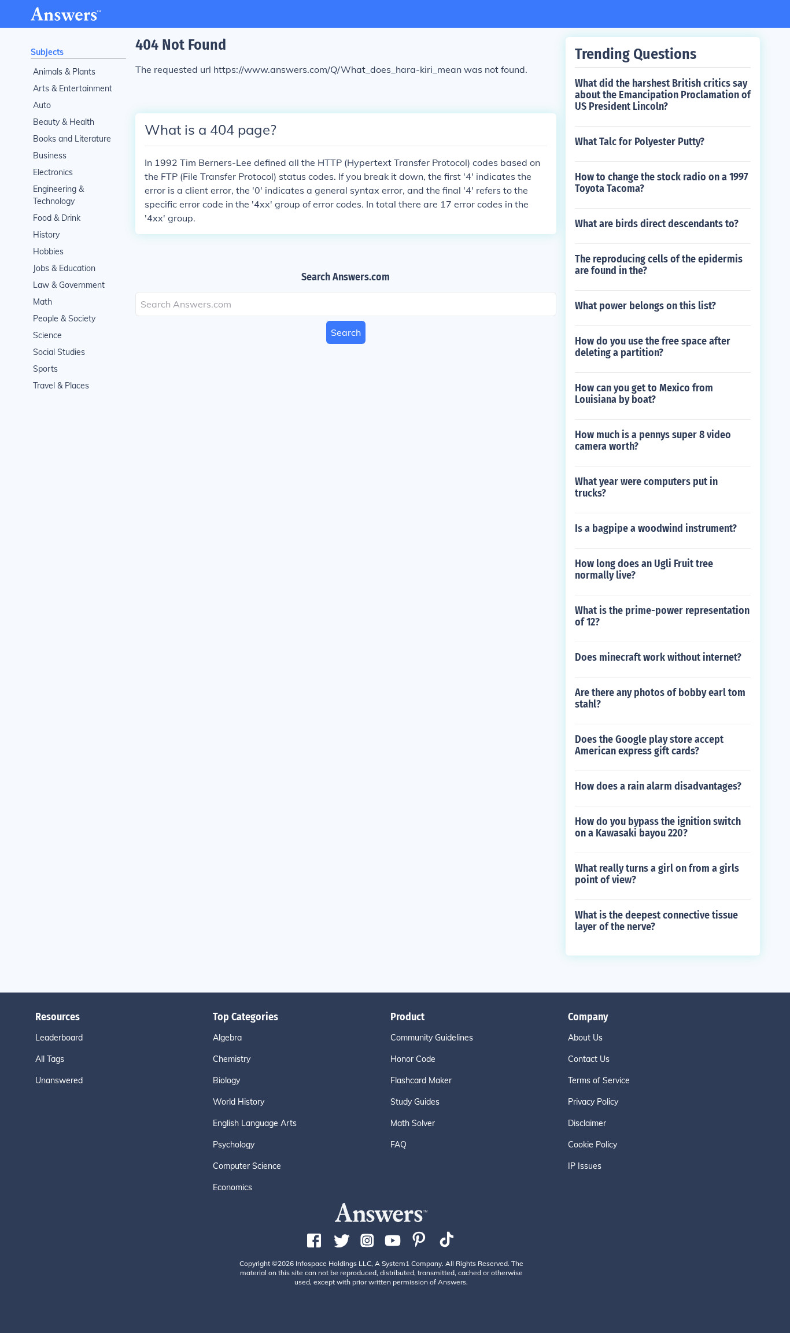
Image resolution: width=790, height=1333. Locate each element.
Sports (45, 369)
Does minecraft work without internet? (658, 657)
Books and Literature (72, 139)
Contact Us (589, 1059)
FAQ (398, 1144)
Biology (226, 1080)
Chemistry (231, 1059)
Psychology (233, 1144)
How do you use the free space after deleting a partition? (652, 347)
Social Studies (59, 352)
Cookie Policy (592, 1144)
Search (346, 332)
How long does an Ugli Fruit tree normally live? (644, 569)
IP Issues (584, 1166)
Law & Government (69, 285)
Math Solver (412, 1123)
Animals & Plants (64, 71)
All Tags (49, 1059)
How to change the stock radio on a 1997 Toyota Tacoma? (661, 183)
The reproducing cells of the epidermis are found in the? (659, 265)
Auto (42, 105)
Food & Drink (56, 218)
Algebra (227, 1037)
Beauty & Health (63, 122)
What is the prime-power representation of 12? (662, 616)
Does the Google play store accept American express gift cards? (649, 745)
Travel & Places (61, 385)
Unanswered (59, 1080)
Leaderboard (59, 1037)
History (46, 234)
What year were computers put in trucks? (646, 487)
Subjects (47, 52)
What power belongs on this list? (645, 305)
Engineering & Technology (58, 195)
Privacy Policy (593, 1102)
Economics (232, 1187)
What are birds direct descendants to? (657, 223)
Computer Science (247, 1166)
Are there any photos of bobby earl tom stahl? (660, 698)
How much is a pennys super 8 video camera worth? (653, 440)
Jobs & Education (64, 268)
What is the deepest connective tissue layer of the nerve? (656, 921)
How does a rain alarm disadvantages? (658, 786)
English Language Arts (255, 1123)
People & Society (64, 318)
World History (238, 1102)
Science (47, 335)
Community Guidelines (431, 1037)
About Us (585, 1037)
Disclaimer (587, 1123)
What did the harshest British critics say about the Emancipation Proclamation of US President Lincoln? (663, 95)
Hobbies (48, 251)
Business (50, 155)
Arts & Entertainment (72, 88)
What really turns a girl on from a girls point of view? (657, 874)
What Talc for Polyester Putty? (639, 141)
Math (42, 302)
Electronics (53, 172)
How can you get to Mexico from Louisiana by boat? (644, 394)
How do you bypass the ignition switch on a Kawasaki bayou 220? (658, 827)
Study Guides (415, 1102)
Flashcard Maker (421, 1080)
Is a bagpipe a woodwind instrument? (656, 528)
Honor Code (412, 1059)
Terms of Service (599, 1080)
